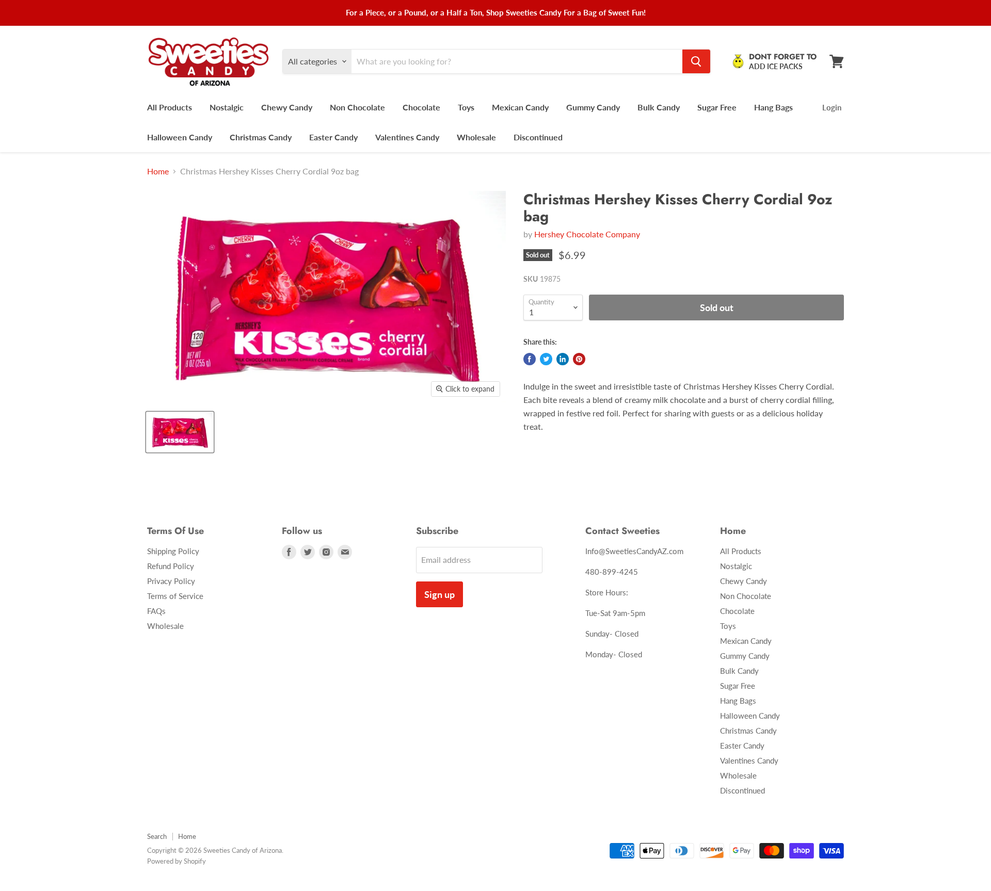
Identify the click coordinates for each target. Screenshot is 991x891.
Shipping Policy (173, 551)
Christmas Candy (261, 137)
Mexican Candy (520, 107)
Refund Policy (170, 566)
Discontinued (538, 137)
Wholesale (476, 137)
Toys (466, 107)
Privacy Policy (171, 581)
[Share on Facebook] (529, 359)
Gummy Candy (593, 107)
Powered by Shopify (176, 861)
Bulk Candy (658, 107)
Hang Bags (773, 107)
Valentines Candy (407, 137)
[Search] (696, 61)
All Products (169, 107)
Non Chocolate (357, 107)
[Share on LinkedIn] (562, 359)
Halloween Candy (179, 137)
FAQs (156, 610)
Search (157, 836)
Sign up (439, 594)
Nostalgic (227, 107)
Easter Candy (333, 137)
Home (158, 171)
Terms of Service (175, 596)
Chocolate (421, 107)
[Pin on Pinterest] (579, 359)
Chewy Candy (286, 107)
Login (831, 107)
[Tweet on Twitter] (546, 359)
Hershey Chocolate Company (587, 234)
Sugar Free (717, 107)
